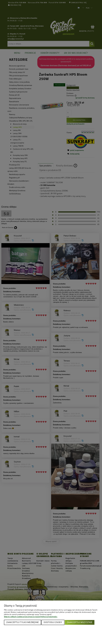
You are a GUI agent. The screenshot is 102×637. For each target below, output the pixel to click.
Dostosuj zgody (53, 622)
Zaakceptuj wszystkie (79, 622)
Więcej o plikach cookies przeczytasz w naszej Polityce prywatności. (30, 616)
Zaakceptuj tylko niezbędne (22, 622)
